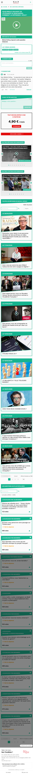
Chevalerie (5, 49)
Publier (29, 68)
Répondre (12, 89)
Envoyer (28, 107)
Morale (10, 49)
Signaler (29, 89)
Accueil (5, 6)
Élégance (16, 49)
